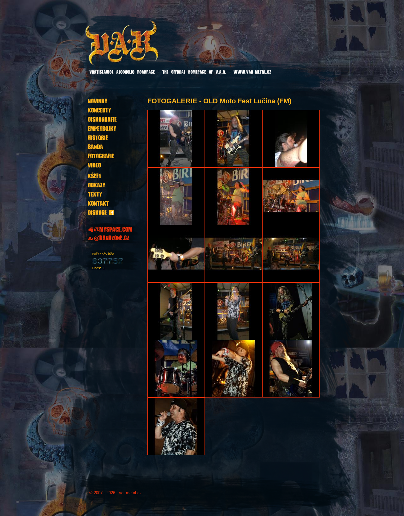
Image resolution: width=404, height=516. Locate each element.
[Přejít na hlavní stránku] (138, 47)
